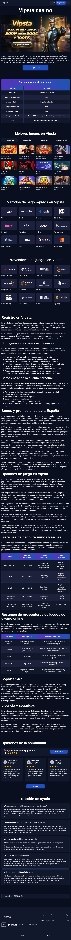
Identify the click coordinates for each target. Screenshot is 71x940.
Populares (8, 140)
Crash (43, 140)
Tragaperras (60, 140)
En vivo (25, 140)
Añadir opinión (58, 751)
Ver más (35, 786)
